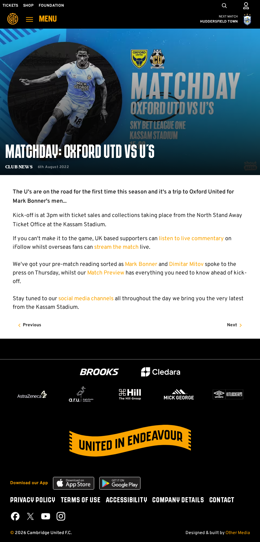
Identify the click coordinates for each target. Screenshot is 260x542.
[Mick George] (178, 394)
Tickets (10, 5)
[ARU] (81, 394)
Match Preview (105, 273)
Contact (222, 500)
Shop (28, 5)
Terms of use (81, 500)
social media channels (86, 298)
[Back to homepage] (12, 14)
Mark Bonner (141, 264)
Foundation (51, 5)
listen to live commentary (191, 238)
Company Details (178, 500)
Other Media (237, 533)
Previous (32, 325)
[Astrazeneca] (32, 394)
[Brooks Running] (99, 372)
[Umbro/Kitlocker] (228, 394)
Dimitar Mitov (186, 264)
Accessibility (126, 500)
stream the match (116, 247)
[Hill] (130, 394)
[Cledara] (160, 371)
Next (232, 325)
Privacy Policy (32, 500)
